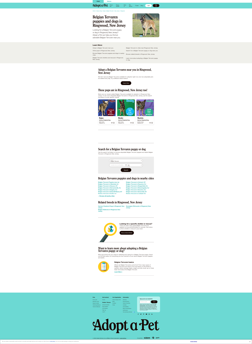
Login (148, 5)
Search (126, 170)
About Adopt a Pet (116, 299)
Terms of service (126, 303)
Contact (114, 303)
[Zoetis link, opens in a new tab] (157, 337)
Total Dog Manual (96, 304)
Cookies (124, 304)
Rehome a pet (96, 301)
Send (154, 301)
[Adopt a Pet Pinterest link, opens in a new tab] (144, 314)
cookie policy (52, 341)
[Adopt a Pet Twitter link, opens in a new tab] (141, 314)
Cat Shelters (105, 308)
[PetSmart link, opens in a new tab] (147, 338)
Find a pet (95, 299)
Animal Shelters (105, 304)
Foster (137, 5)
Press (113, 304)
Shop (142, 5)
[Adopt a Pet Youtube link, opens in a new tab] (146, 314)
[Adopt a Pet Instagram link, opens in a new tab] (149, 314)
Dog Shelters (105, 306)
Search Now (126, 83)
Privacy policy (126, 301)
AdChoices (125, 310)
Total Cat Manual (96, 306)
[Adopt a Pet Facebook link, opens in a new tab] (138, 314)
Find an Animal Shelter (126, 232)
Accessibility (125, 306)
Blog (113, 301)
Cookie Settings (123, 338)
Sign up (156, 5)
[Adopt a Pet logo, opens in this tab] (126, 327)
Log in (103, 311)
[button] (112, 123)
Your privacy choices (127, 311)
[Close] (249, 341)
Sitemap (125, 299)
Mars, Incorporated (127, 308)
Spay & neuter (96, 303)
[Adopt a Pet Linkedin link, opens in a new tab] (152, 314)
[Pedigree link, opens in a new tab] (153, 338)
